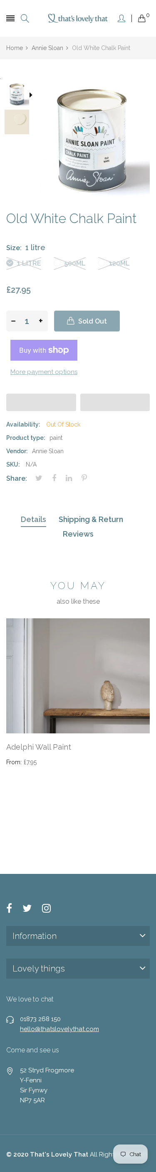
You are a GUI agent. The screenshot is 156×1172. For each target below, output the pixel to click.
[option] (19, 95)
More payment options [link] (43, 372)
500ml (74, 263)
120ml (118, 263)
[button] (41, 402)
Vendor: (17, 451)
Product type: (25, 437)
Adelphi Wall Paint (38, 747)
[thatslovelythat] (78, 18)
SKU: (13, 464)
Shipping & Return (91, 519)
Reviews (78, 534)
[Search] (25, 18)
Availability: (23, 424)
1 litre (28, 263)
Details (33, 519)
